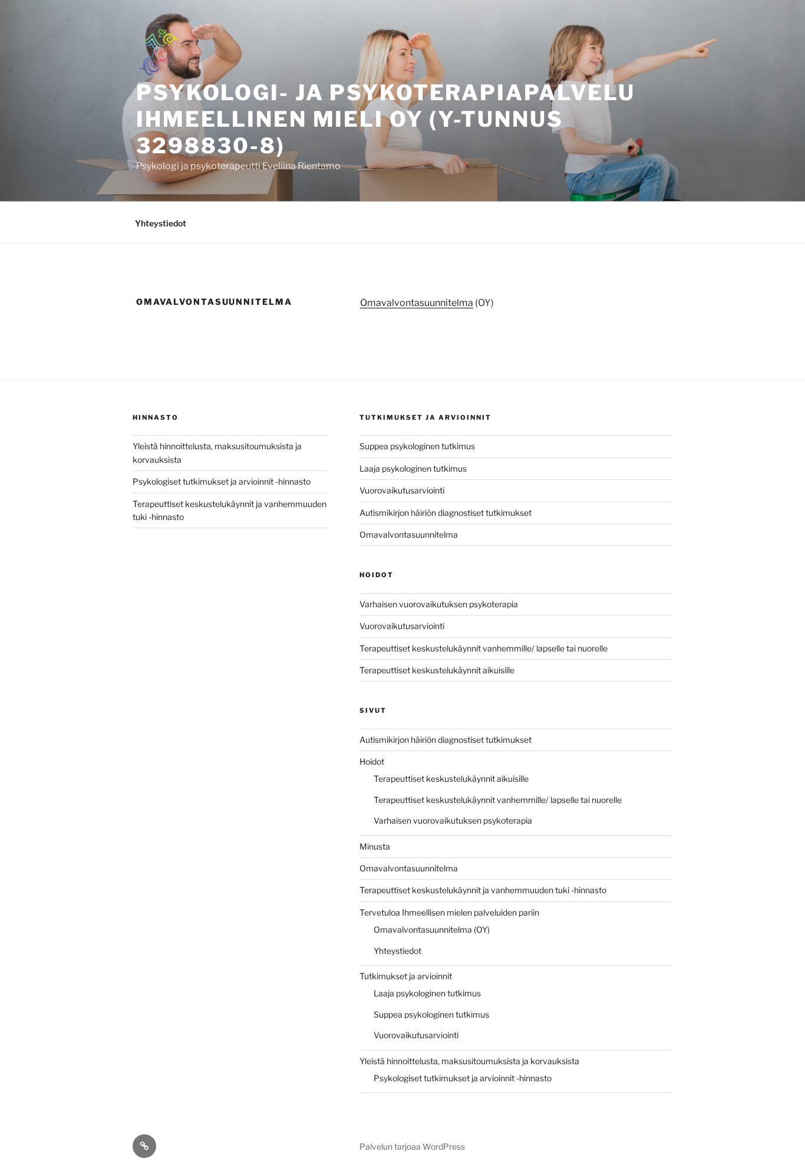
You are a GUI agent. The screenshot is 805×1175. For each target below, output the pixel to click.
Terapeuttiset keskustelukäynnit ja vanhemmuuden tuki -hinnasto (482, 890)
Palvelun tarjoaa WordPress (412, 1146)
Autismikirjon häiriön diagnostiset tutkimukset (445, 513)
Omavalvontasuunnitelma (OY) (432, 929)
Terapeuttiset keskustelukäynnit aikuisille (436, 670)
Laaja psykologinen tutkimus (413, 468)
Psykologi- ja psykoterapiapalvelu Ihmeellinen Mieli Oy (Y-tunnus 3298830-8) (385, 119)
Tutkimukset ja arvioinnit (405, 976)
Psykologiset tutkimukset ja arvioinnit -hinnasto (222, 481)
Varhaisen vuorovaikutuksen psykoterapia (438, 604)
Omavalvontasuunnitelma (416, 302)
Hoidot (371, 761)
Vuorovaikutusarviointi (401, 490)
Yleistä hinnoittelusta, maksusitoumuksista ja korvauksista (469, 1061)
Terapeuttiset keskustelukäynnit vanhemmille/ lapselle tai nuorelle (483, 648)
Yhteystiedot (160, 223)
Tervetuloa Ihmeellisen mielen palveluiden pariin (449, 912)
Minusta (374, 846)
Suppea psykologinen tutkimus (417, 446)
